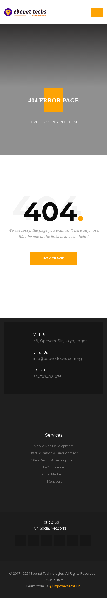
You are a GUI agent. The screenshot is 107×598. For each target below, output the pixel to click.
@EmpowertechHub (65, 586)
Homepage (53, 258)
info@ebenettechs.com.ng (57, 358)
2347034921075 (47, 376)
